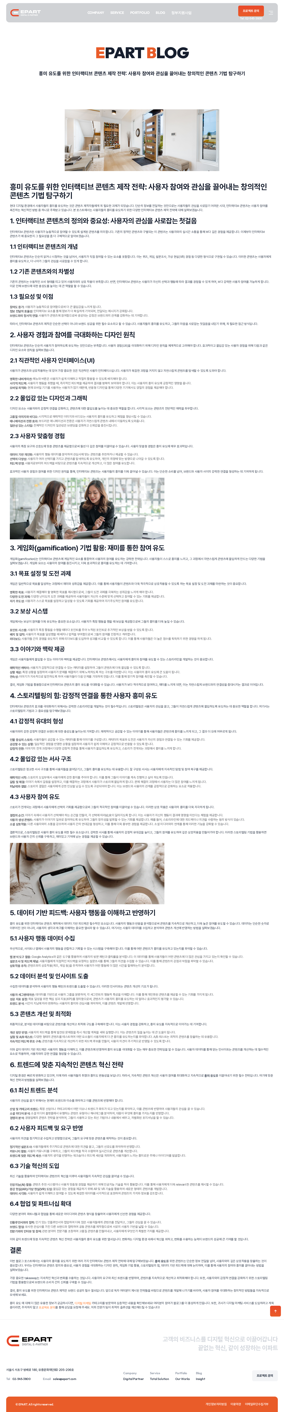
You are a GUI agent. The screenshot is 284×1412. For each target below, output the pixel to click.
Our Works (182, 1379)
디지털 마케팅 (83, 1303)
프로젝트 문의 (47, 1307)
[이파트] (25, 13)
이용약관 (235, 1404)
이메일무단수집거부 (257, 1404)
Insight (200, 1379)
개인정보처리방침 (216, 1404)
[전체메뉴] (271, 13)
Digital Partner (133, 1379)
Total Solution (159, 1379)
